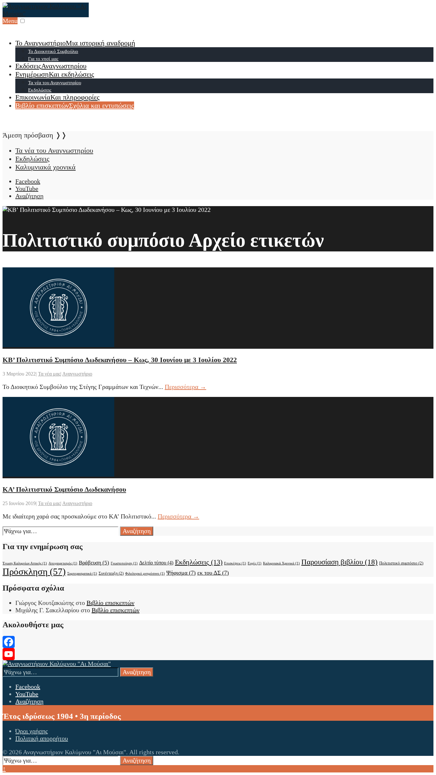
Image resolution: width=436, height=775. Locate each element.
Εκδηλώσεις (39, 90)
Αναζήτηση (137, 530)
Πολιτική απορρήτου (41, 738)
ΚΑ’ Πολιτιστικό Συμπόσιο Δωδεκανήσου (64, 489)
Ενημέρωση (54, 74)
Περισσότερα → (185, 386)
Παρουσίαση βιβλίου (339, 562)
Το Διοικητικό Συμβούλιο (53, 51)
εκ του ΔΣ (213, 573)
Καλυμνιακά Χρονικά (281, 563)
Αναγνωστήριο (77, 373)
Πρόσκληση (34, 571)
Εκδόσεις (50, 66)
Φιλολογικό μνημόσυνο (145, 573)
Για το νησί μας (43, 58)
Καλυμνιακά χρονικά (45, 167)
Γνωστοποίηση (124, 563)
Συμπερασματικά (82, 573)
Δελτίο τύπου (156, 562)
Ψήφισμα (181, 573)
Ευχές (254, 563)
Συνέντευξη (111, 573)
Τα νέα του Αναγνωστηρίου (54, 82)
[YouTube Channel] (218, 654)
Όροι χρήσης (31, 730)
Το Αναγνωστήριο (75, 43)
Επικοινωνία (57, 97)
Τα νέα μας (49, 373)
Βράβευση (94, 563)
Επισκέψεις (235, 563)
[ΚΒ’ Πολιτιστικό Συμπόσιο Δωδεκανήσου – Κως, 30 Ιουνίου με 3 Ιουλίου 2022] (58, 344)
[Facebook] (218, 642)
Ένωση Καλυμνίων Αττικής (25, 563)
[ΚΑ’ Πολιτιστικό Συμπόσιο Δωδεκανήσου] (58, 474)
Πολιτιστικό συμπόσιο (401, 563)
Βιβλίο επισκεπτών (74, 105)
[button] (22, 21)
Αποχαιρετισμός (63, 563)
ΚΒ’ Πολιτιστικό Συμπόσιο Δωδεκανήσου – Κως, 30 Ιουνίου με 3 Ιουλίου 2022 (120, 360)
